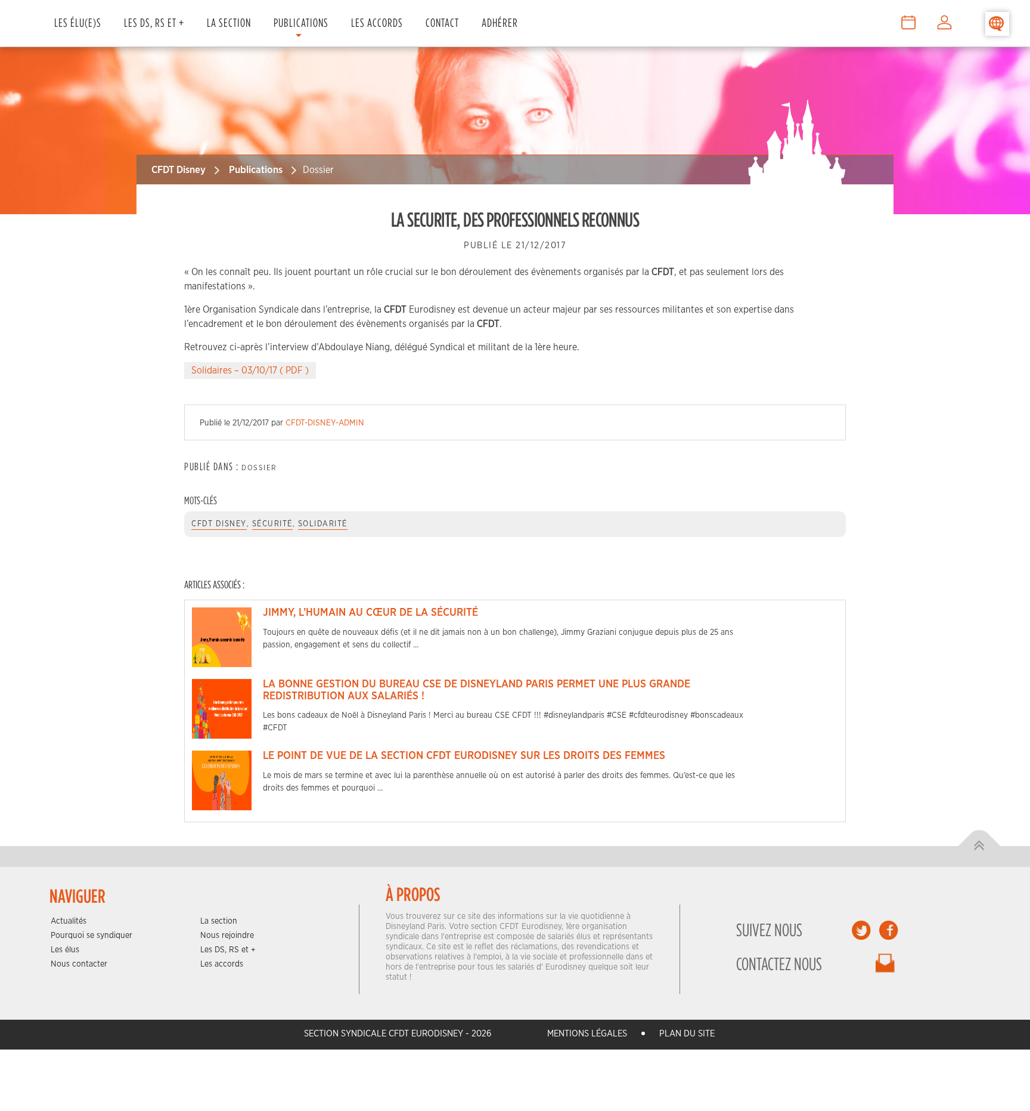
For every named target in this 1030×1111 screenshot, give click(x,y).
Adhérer (500, 22)
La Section (229, 22)
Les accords (221, 964)
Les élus (65, 950)
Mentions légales (587, 1033)
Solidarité (323, 524)
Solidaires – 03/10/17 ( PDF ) (250, 370)
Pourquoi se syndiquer (91, 935)
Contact (442, 22)
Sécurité (272, 524)
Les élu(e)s (77, 22)
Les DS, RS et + (154, 22)
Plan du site (687, 1033)
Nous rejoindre (227, 935)
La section (218, 921)
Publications (301, 22)
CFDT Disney (178, 170)
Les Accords (377, 22)
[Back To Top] (979, 846)
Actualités (68, 921)
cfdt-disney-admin (325, 423)
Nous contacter (79, 964)
